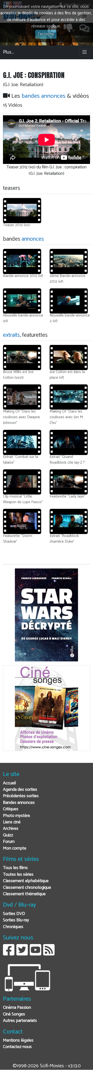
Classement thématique (24, 894)
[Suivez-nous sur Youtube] (35, 953)
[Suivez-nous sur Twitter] (22, 953)
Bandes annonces (19, 802)
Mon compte (14, 848)
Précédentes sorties (21, 796)
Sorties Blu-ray (16, 920)
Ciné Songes (14, 1014)
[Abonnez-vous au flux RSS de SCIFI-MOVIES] (49, 953)
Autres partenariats (20, 1020)
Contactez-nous (17, 1046)
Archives (10, 828)
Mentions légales (18, 1040)
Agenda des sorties (20, 789)
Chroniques (13, 927)
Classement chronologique (27, 887)
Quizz (8, 835)
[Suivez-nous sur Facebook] (8, 953)
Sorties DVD (14, 913)
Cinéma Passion (17, 1007)
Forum (9, 841)
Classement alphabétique (26, 881)
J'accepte (46, 34)
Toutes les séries (18, 874)
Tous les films (15, 868)
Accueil (9, 783)
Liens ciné (12, 822)
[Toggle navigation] (84, 52)
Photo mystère (16, 815)
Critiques (10, 809)
